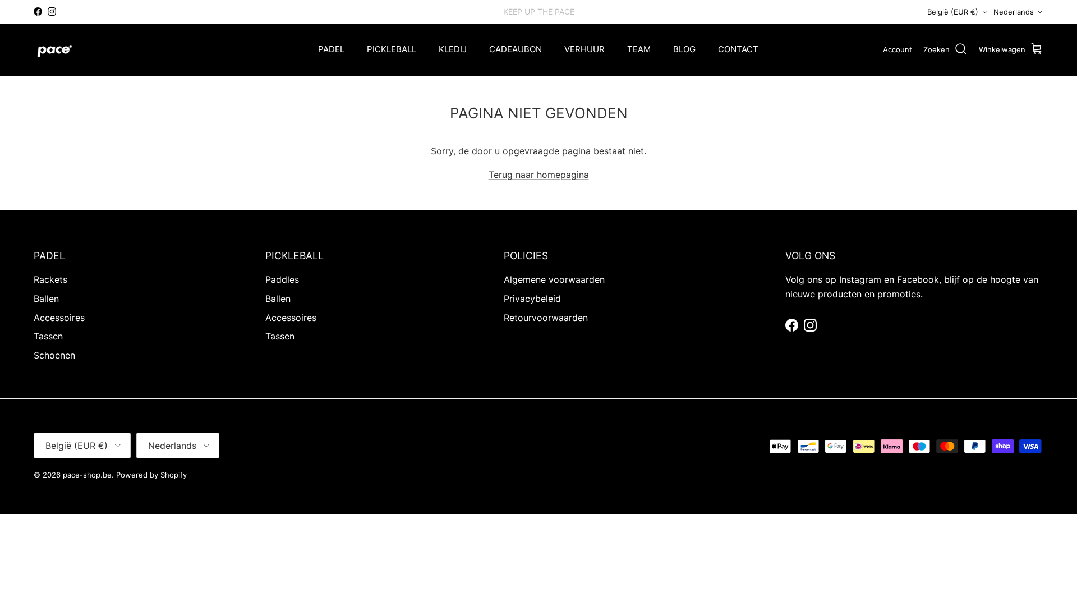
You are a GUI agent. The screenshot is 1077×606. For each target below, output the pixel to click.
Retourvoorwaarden (546, 317)
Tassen (48, 336)
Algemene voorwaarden (554, 279)
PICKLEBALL (391, 49)
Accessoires (59, 317)
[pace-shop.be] (55, 50)
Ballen (46, 298)
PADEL (331, 49)
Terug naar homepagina (539, 174)
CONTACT (738, 49)
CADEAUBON (515, 49)
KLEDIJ (453, 49)
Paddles (282, 279)
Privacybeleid (532, 298)
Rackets (50, 279)
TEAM (639, 49)
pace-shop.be (87, 474)
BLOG (684, 49)
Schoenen (54, 355)
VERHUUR (584, 49)
